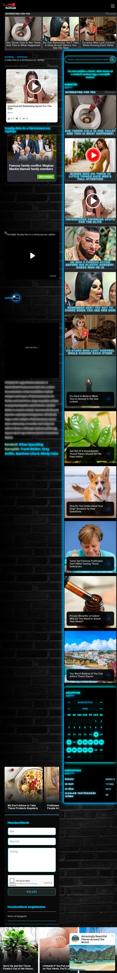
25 (74, 750)
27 (85, 750)
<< (69, 702)
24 (69, 750)
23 (101, 742)
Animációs (22, 56)
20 (85, 742)
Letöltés (9, 297)
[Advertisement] (32, 203)
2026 (85, 708)
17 (69, 742)
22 (96, 742)
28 (90, 750)
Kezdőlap (9, 56)
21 (90, 742)
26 (79, 750)
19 (79, 742)
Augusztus (85, 702)
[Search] (112, 59)
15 (96, 734)
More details (45, 177)
